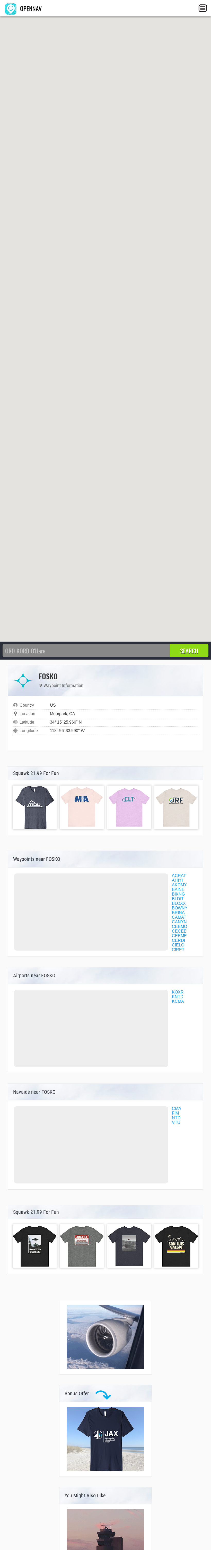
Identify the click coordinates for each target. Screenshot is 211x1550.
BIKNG (178, 894)
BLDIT (178, 899)
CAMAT (179, 917)
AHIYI (177, 880)
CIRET (178, 949)
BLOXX (179, 903)
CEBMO (179, 926)
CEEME (179, 936)
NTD (176, 1118)
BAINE (178, 889)
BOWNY (180, 908)
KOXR (178, 992)
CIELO (178, 945)
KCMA (178, 1001)
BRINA (178, 912)
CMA (176, 1108)
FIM (175, 1113)
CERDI (178, 940)
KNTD (177, 997)
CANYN (179, 922)
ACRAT (179, 875)
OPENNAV (30, 8)
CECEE (179, 931)
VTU (176, 1122)
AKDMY (179, 885)
